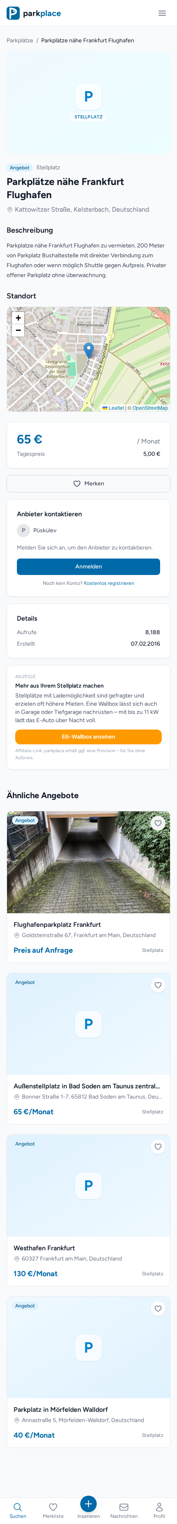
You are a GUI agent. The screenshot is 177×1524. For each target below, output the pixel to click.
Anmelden (88, 566)
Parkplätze (20, 40)
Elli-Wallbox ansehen (88, 736)
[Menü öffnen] (162, 13)
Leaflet (115, 407)
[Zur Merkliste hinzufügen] (158, 823)
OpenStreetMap (150, 407)
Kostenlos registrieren (109, 583)
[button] (89, 350)
